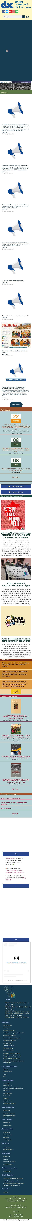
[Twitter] (7, 11)
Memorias (6, 1156)
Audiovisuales (6, 1135)
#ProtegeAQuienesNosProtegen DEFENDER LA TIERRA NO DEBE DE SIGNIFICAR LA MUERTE (16, 535)
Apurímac (5, 1069)
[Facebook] (3, 11)
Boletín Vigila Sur (7, 1140)
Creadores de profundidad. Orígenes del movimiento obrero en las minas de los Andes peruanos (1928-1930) (16, 781)
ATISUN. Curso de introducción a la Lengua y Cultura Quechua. (16, 469)
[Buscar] (23, 16)
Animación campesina (9, 1113)
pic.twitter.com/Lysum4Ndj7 (15, 872)
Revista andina (7, 1096)
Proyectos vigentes (8, 1050)
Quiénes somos (7, 1025)
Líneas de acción (7, 1043)
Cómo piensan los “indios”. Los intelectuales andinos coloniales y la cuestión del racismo (16, 717)
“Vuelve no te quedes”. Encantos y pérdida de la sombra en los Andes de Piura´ (16, 757)
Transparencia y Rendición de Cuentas (13, 1178)
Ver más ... (16, 477)
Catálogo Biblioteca (8, 1149)
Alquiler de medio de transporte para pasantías (15, 316)
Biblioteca (5, 1090)
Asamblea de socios (8, 1045)
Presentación (6, 1083)
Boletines (5, 1159)
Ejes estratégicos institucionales (12, 1038)
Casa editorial (6, 1101)
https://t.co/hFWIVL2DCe (14, 870)
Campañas (6, 1137)
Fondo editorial (7, 1125)
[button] (7, 51)
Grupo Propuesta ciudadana (10, 798)
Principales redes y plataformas (11, 1053)
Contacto (5, 1192)
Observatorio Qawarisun (9, 1103)
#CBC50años (10, 858)
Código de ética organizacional (11, 1058)
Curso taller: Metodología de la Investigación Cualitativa (15, 351)
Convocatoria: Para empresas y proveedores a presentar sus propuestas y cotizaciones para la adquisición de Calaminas (16, 206)
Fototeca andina (7, 1093)
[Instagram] (13, 11)
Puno (4, 1076)
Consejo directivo (8, 1048)
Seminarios (6, 1098)
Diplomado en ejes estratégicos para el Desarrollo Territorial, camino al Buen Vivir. (16, 450)
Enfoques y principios (9, 1030)
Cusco (4, 1074)
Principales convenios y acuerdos (12, 1056)
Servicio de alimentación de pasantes (12, 280)
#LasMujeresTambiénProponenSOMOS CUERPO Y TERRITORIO (16, 639)
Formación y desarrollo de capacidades (13, 1088)
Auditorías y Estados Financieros (11, 1181)
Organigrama (6, 1027)
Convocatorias (7, 1171)
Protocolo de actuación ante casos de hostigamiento (13, 1061)
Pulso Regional (6, 808)
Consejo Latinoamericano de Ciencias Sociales (14, 803)
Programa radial (7, 1164)
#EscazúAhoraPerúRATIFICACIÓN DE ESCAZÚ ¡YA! (16, 584)
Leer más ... (5, 132)
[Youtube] (10, 11)
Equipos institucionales (9, 1040)
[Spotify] (16, 11)
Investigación (6, 1085)
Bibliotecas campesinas (9, 1115)
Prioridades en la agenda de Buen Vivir (13, 1033)
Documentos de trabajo (9, 1161)
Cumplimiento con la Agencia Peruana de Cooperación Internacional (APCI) (13, 1184)
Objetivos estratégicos (9, 1035)
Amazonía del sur (7, 1071)
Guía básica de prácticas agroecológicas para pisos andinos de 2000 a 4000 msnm (16, 736)
